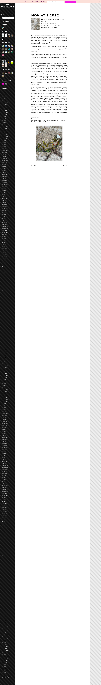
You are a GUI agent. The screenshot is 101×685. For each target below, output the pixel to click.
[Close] (100, 1)
